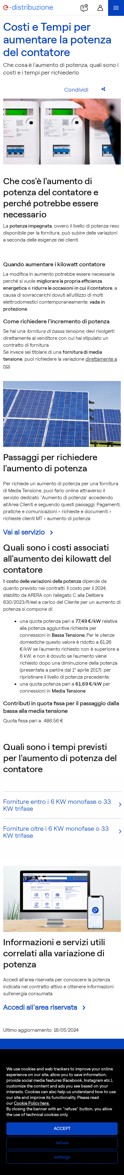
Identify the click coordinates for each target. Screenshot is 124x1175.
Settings (62, 1157)
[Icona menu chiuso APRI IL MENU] (116, 8)
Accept (62, 1128)
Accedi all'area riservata (40, 1007)
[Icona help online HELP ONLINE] (84, 8)
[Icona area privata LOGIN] (100, 8)
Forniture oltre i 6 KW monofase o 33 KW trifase (56, 832)
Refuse (62, 1143)
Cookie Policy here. (32, 1103)
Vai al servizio (24, 532)
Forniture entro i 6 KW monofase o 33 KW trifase (57, 805)
